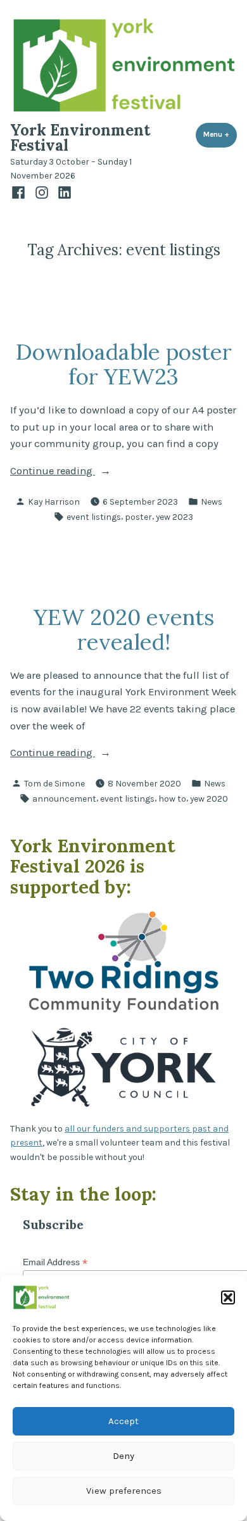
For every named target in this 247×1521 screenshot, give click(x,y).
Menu (220, 134)
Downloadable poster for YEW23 (124, 364)
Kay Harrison (54, 501)
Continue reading (87, 472)
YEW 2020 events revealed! (124, 629)
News (211, 501)
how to (172, 798)
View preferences (124, 1490)
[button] (228, 1297)
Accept (123, 1421)
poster (138, 517)
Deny (123, 1455)
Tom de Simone (54, 783)
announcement (64, 798)
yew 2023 (174, 517)
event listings (93, 517)
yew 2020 (209, 798)
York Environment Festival (80, 137)
